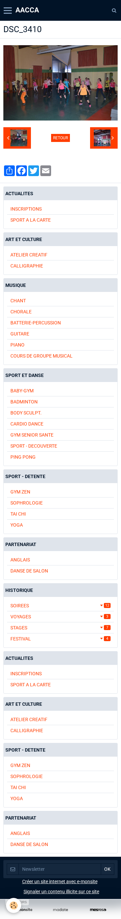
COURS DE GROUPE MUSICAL (41, 356)
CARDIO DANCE (26, 424)
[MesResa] (98, 910)
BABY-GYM (22, 390)
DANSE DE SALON (29, 570)
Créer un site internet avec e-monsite (59, 881)
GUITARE (19, 333)
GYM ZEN (20, 491)
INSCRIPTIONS (26, 209)
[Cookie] (13, 905)
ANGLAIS (20, 559)
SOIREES (59, 605)
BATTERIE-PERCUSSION (35, 322)
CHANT (18, 300)
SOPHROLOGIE (26, 503)
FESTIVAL (59, 638)
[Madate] (60, 910)
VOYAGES (59, 616)
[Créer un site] (23, 910)
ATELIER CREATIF (28, 254)
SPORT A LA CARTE (30, 220)
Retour (60, 138)
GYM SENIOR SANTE (31, 435)
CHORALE (21, 311)
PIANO (17, 345)
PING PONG (23, 457)
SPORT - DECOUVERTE (33, 446)
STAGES (59, 627)
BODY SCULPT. (26, 412)
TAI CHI (18, 514)
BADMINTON (24, 401)
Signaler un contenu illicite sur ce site (61, 891)
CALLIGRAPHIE (26, 266)
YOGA (16, 525)
